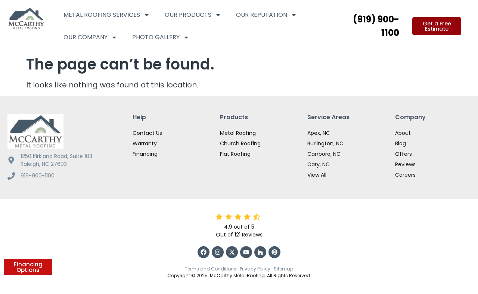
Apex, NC (318, 133)
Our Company (85, 37)
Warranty (145, 143)
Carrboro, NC (324, 154)
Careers (405, 175)
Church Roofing (240, 143)
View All (316, 175)
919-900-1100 (38, 175)
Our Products (188, 14)
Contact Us (147, 133)
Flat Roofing (235, 154)
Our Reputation (261, 14)
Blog (400, 143)
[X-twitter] (232, 252)
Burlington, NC (325, 143)
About (403, 133)
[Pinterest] (274, 252)
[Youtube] (246, 252)
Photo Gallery (156, 37)
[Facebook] (203, 252)
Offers (403, 154)
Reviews (405, 164)
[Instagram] (218, 252)
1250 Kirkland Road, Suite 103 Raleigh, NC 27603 (56, 160)
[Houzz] (260, 252)
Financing (145, 154)
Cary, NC (318, 164)
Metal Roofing (238, 133)
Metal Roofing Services (101, 14)
